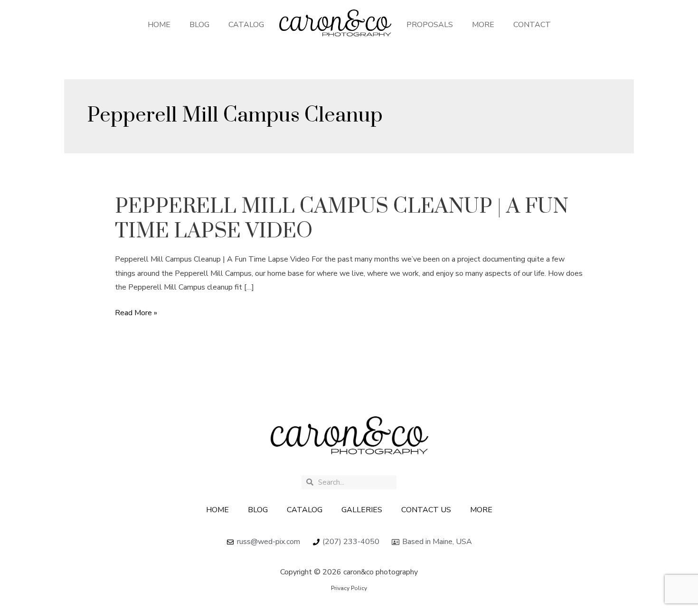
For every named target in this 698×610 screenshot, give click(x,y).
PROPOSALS (429, 24)
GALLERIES (361, 510)
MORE (483, 24)
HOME (159, 24)
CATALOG (246, 24)
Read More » (136, 313)
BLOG (199, 24)
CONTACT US (426, 510)
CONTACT (532, 24)
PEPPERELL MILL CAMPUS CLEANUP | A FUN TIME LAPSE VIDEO (341, 219)
